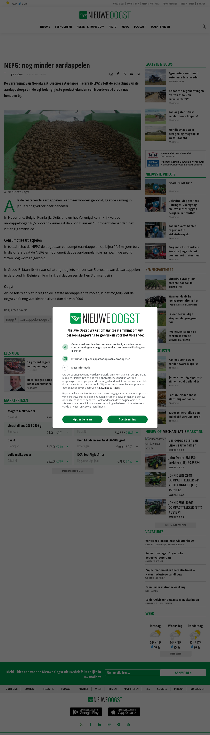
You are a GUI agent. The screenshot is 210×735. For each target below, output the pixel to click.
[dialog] (105, 367)
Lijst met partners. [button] (109, 387)
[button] (105, 368)
